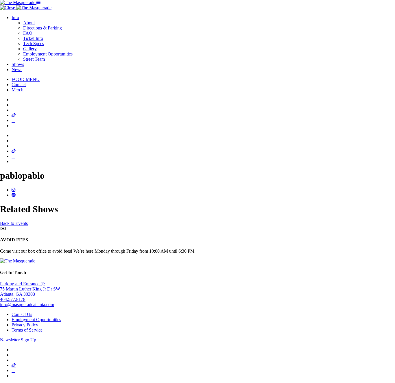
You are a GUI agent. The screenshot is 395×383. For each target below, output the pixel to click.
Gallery (30, 48)
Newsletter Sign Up (18, 339)
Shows (18, 64)
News (17, 69)
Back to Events (14, 223)
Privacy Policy (25, 324)
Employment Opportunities (48, 53)
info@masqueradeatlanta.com (27, 304)
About (29, 22)
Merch (17, 89)
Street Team (34, 59)
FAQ (27, 33)
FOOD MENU (26, 79)
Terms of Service (27, 330)
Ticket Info (33, 38)
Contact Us (22, 314)
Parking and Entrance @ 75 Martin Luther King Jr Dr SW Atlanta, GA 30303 (30, 289)
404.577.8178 (12, 299)
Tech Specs (33, 43)
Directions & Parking (42, 27)
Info (15, 17)
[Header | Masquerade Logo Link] (18, 2)
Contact (19, 84)
